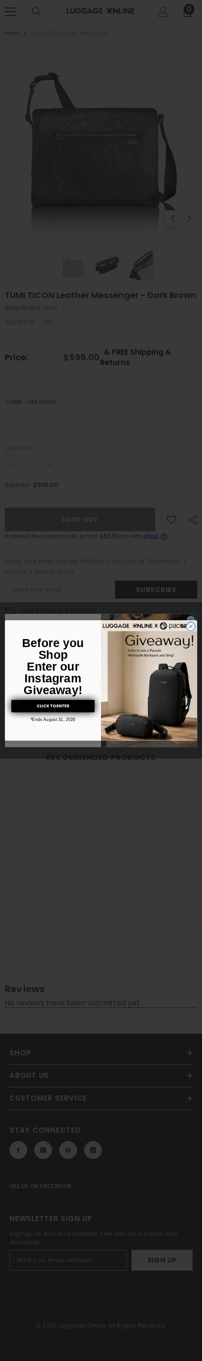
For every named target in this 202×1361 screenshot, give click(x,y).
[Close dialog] (190, 626)
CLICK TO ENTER (53, 706)
